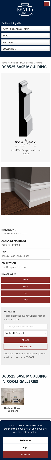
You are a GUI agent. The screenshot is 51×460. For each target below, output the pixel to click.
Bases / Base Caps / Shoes (15, 255)
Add (27, 339)
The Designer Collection (14, 267)
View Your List (25, 346)
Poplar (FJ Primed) (10, 244)
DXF (25, 293)
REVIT (25, 279)
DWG (25, 286)
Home (4, 62)
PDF (25, 300)
